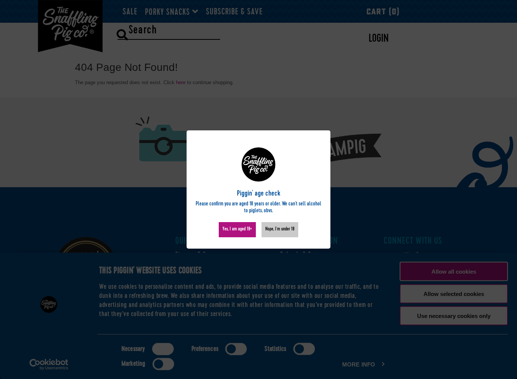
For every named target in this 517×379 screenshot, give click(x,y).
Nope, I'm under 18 (279, 229)
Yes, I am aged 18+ (237, 229)
